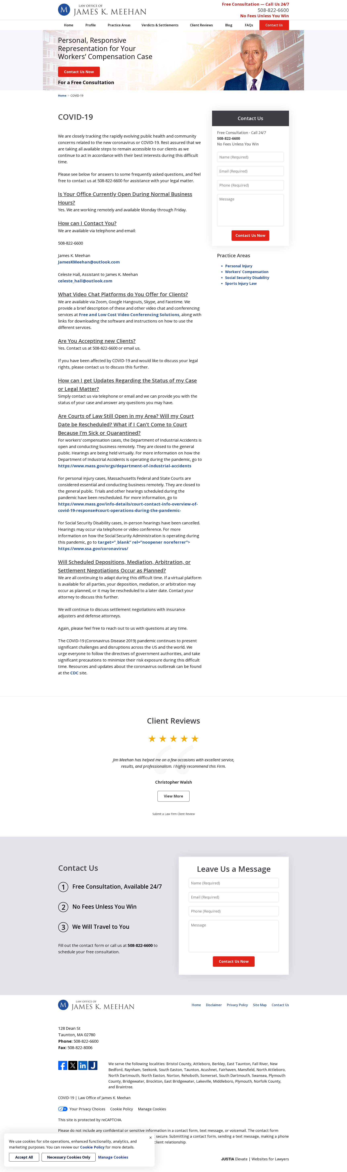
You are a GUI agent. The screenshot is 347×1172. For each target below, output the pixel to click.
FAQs (249, 25)
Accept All (24, 1157)
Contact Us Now (79, 71)
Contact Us (274, 25)
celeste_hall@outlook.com (85, 281)
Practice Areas (119, 25)
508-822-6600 (273, 10)
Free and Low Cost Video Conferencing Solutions (129, 314)
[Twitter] (72, 1065)
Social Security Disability (247, 277)
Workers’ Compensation (246, 271)
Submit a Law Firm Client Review (173, 814)
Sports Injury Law (241, 283)
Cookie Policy (121, 1109)
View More (173, 796)
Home (68, 25)
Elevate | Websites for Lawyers (255, 1159)
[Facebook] (62, 1065)
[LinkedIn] (82, 1065)
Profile (91, 25)
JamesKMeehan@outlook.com (89, 262)
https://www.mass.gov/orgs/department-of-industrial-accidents (124, 466)
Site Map (260, 1005)
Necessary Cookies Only (68, 1157)
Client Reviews (201, 25)
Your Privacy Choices (87, 1109)
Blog (228, 25)
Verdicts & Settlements (160, 25)
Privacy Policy (237, 1005)
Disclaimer (214, 1005)
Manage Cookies (152, 1109)
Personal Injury (238, 265)
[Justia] (92, 1065)
